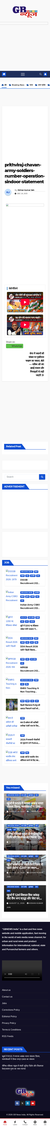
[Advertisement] (25, 131)
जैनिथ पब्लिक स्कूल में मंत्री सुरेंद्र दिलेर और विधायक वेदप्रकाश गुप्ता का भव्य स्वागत (24, 837)
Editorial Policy (9, 1016)
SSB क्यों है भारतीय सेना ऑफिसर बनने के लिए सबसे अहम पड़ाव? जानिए (29, 760)
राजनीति (33, 575)
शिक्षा (36, 642)
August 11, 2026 (17, 903)
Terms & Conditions (11, 1030)
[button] (40, 74)
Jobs (4, 1003)
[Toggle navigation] (22, 74)
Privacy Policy (9, 1023)
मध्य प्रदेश (33, 659)
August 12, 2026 (17, 873)
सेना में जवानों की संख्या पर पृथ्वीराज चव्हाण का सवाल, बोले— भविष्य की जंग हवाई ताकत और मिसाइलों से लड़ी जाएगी (35, 364)
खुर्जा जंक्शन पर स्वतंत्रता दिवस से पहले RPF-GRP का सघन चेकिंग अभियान (25, 867)
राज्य (38, 575)
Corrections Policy (11, 1010)
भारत (31, 85)
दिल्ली (36, 571)
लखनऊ (32, 621)
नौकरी (22, 575)
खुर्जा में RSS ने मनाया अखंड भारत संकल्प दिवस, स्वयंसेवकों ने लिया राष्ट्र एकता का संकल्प (25, 806)
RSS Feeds (7, 1036)
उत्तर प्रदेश (41, 85)
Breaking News (18, 85)
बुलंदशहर (31, 795)
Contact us (7, 997)
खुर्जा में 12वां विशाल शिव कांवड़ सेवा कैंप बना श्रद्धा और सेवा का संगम (23, 898)
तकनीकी (37, 592)
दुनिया (27, 596)
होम (6, 85)
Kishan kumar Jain (26, 190)
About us (6, 990)
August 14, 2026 (17, 811)
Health (23, 617)
